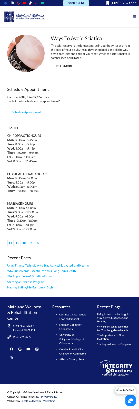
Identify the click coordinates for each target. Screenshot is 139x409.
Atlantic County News (71, 359)
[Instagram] (12, 3)
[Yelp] (36, 3)
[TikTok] (30, 3)
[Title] (42, 3)
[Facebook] (6, 3)
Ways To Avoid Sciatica (76, 38)
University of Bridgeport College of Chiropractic (71, 339)
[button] (134, 16)
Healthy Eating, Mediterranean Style (30, 287)
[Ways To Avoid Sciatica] (26, 53)
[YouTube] (24, 3)
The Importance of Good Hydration (30, 276)
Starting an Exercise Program (25, 282)
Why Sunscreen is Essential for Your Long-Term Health (41, 271)
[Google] (18, 3)
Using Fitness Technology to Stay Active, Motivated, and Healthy (48, 265)
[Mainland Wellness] (24, 17)
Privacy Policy (49, 396)
